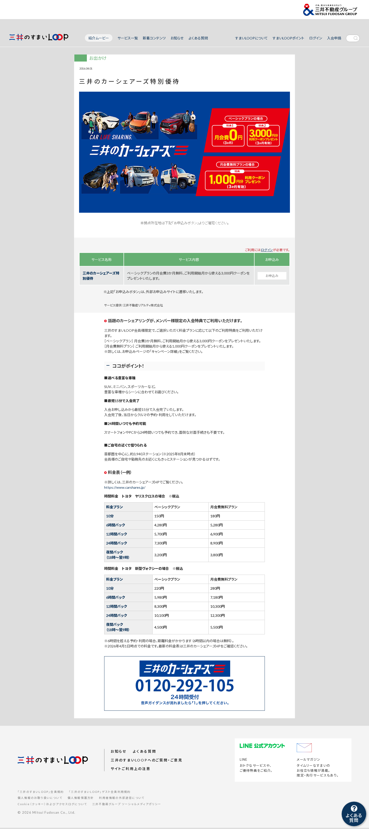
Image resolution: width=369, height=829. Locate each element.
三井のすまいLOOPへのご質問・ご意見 (146, 760)
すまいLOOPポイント (288, 38)
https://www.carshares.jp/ (124, 487)
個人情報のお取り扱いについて (40, 797)
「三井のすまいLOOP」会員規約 (41, 791)
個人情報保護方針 (81, 797)
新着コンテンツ (154, 38)
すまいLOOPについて (251, 38)
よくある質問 (198, 38)
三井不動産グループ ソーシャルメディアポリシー (126, 804)
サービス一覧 (127, 38)
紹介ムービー (98, 38)
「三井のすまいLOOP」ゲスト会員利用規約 (100, 791)
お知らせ (176, 38)
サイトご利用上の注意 (131, 768)
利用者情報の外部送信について (122, 797)
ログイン (315, 38)
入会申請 (334, 38)
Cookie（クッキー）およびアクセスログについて (52, 804)
